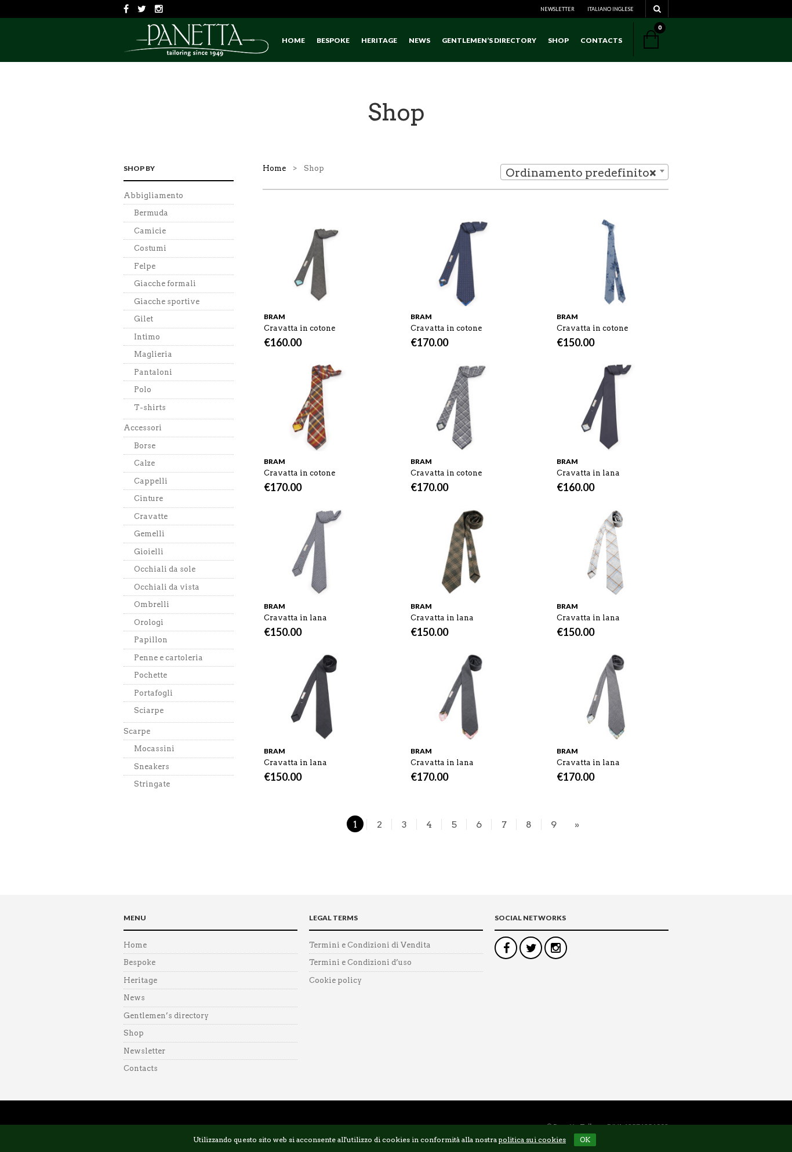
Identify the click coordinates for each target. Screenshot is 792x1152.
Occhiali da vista (166, 587)
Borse (144, 445)
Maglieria (153, 354)
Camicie (150, 230)
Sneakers (151, 766)
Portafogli (153, 693)
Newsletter (557, 9)
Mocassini (154, 748)
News (419, 40)
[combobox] (584, 172)
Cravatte (151, 516)
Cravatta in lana (588, 473)
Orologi (149, 622)
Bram (274, 316)
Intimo (147, 336)
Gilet (143, 318)
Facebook (506, 948)
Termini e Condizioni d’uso (360, 962)
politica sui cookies (532, 1139)
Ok (585, 1139)
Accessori (142, 427)
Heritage (379, 40)
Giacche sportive (166, 301)
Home (293, 40)
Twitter (530, 948)
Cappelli (151, 481)
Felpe (144, 266)
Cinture (148, 498)
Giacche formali (165, 283)
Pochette (150, 675)
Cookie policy (335, 980)
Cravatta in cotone (299, 328)
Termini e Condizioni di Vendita (370, 945)
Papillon (151, 639)
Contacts (601, 40)
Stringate (152, 784)
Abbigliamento (153, 195)
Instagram (555, 948)
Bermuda (151, 213)
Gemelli (149, 533)
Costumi (150, 248)
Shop (558, 40)
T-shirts (150, 407)
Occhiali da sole (164, 569)
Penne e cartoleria (168, 657)
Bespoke (333, 40)
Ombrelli (151, 604)
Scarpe (136, 731)
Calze (144, 463)
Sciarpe (149, 710)
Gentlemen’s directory (489, 40)
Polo (142, 389)
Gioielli (149, 551)
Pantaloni (153, 372)
